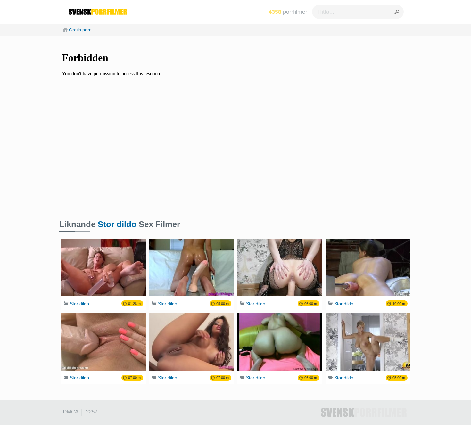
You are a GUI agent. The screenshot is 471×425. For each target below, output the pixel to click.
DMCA (70, 412)
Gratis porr (80, 29)
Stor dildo (117, 224)
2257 (91, 412)
